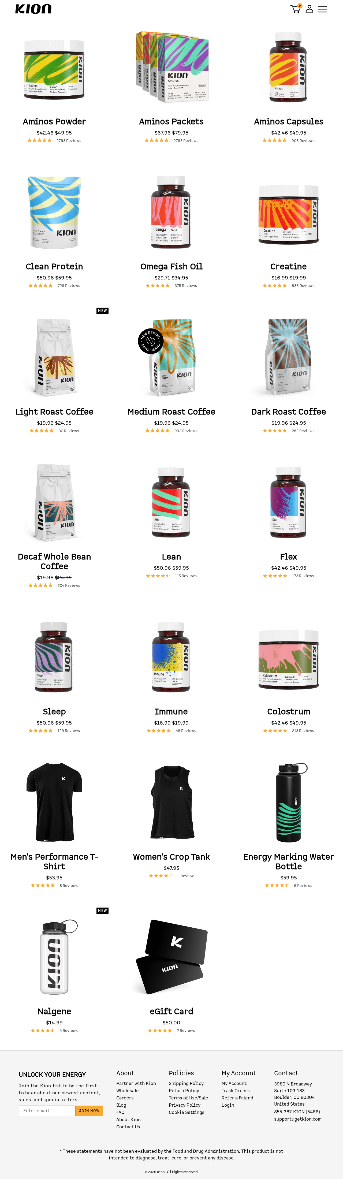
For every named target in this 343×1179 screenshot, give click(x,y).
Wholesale (127, 1091)
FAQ (120, 1112)
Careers (125, 1098)
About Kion (128, 1119)
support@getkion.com (298, 1119)
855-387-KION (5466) (297, 1112)
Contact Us (128, 1127)
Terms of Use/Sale (188, 1098)
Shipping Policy (186, 1083)
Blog (121, 1105)
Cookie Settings (186, 1112)
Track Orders (236, 1091)
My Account (234, 1083)
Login (228, 1105)
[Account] (309, 9)
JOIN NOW (89, 1111)
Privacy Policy (184, 1105)
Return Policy (184, 1091)
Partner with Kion (136, 1083)
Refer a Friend (237, 1098)
